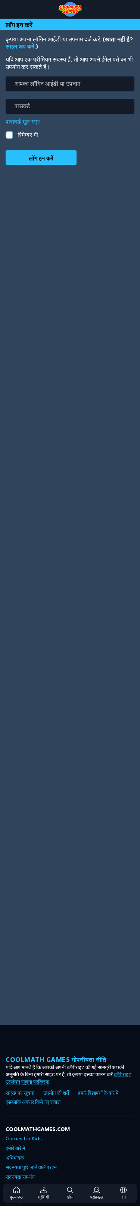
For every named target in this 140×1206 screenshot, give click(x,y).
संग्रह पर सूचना (20, 1093)
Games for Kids (24, 1138)
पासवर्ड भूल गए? (23, 121)
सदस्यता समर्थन (20, 1177)
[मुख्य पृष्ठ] (70, 9)
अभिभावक (15, 1158)
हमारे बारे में (15, 1148)
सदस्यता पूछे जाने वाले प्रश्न (31, 1167)
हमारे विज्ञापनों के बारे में (98, 1093)
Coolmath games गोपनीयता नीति (56, 1059)
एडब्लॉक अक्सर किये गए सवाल (33, 1102)
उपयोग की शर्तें (56, 1093)
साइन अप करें (20, 46)
